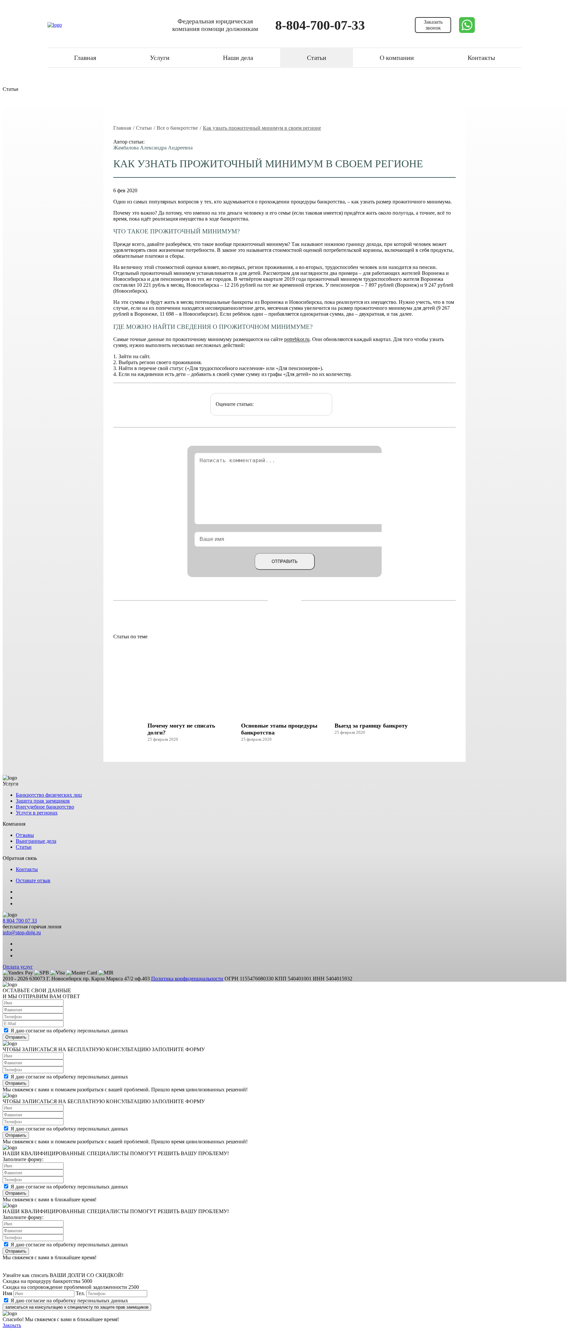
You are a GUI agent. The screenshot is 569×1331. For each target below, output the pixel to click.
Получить (483, 56)
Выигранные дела (36, 841)
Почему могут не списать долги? (181, 729)
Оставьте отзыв (33, 880)
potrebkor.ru (297, 339)
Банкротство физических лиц (49, 795)
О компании (397, 57)
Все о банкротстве (177, 128)
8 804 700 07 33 (20, 920)
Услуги (160, 57)
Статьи (316, 57)
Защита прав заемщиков (43, 801)
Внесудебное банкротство (45, 807)
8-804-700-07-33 (320, 25)
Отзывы (25, 835)
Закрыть (12, 1325)
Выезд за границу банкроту (371, 725)
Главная (85, 57)
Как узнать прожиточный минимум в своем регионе (262, 128)
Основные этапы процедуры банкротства (279, 729)
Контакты (27, 869)
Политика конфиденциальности (187, 978)
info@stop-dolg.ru (22, 932)
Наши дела (238, 57)
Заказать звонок (433, 25)
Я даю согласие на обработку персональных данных (69, 1030)
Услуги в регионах (37, 812)
